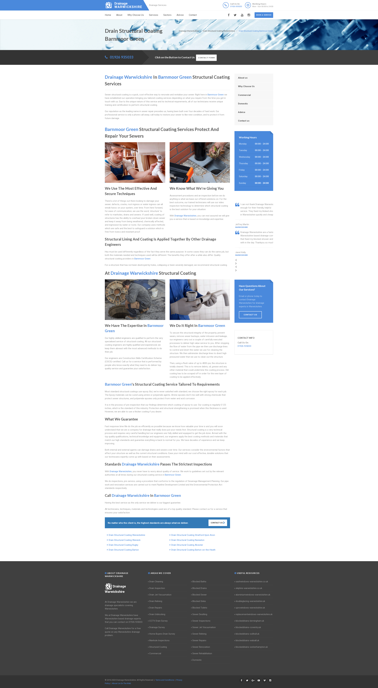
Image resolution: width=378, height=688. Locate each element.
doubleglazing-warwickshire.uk (250, 601)
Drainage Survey (157, 627)
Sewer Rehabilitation (202, 653)
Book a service (263, 15)
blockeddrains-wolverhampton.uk (252, 647)
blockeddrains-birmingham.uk (250, 620)
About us (242, 77)
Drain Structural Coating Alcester (187, 545)
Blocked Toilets (199, 607)
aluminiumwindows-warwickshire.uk (253, 594)
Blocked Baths (199, 581)
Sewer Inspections (201, 620)
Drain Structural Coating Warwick (124, 540)
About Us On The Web (121, 683)
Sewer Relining (199, 633)
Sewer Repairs (199, 640)
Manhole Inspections (159, 640)
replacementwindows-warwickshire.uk (254, 614)
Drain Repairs (155, 607)
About (119, 15)
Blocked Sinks (199, 601)
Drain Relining (155, 601)
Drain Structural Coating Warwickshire (127, 535)
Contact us (243, 120)
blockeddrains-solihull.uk (247, 633)
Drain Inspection (157, 588)
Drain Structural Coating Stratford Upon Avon (193, 535)
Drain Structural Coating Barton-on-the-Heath (193, 549)
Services (153, 15)
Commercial (244, 95)
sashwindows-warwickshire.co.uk (252, 581)
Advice (180, 15)
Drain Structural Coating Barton (124, 549)
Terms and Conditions (164, 680)
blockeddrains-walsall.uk (247, 640)
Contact (193, 15)
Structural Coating (158, 647)
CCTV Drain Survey (158, 620)
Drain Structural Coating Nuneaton (187, 540)
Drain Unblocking (157, 614)
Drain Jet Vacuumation (160, 594)
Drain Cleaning (156, 581)
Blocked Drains (199, 588)
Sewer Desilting (199, 614)
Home (108, 15)
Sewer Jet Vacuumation (204, 627)
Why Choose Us (135, 15)
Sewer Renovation (201, 647)
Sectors (167, 15)
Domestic (243, 103)
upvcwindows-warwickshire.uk (250, 607)
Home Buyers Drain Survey (162, 633)
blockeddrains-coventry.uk (248, 627)
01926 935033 (236, 6)
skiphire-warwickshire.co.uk (249, 588)
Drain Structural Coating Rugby (123, 545)
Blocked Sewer (199, 594)
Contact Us (217, 523)
